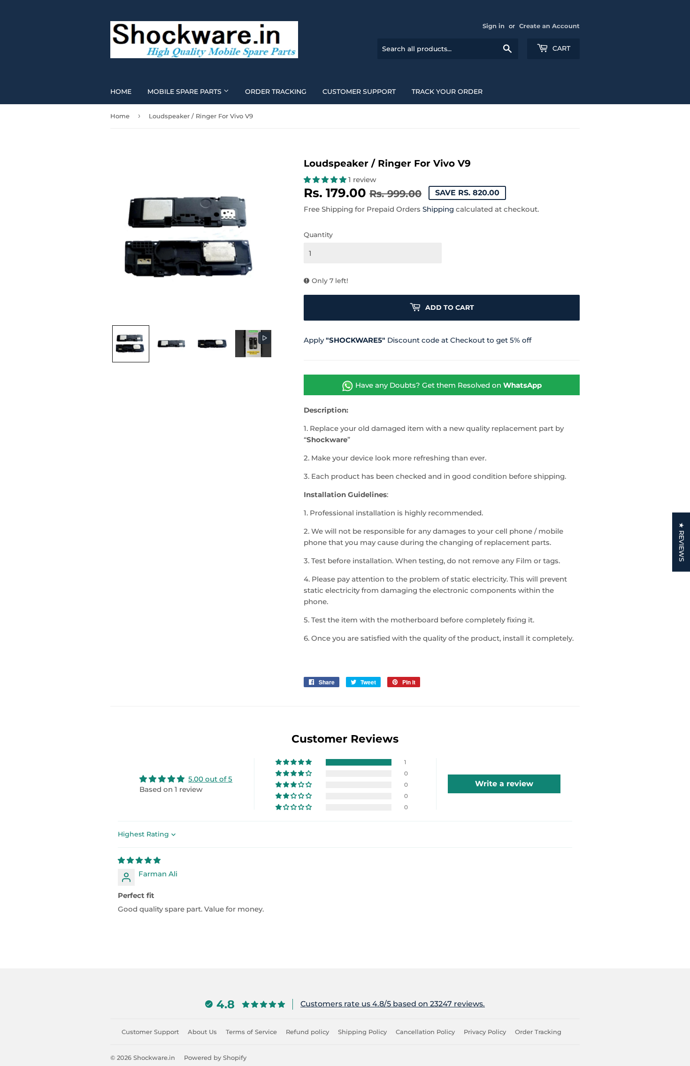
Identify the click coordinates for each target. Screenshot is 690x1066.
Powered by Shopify (215, 1057)
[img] (139, 860)
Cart (560, 48)
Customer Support (359, 91)
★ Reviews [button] (681, 541)
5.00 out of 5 (210, 779)
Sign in (494, 26)
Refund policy (307, 1031)
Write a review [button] (504, 783)
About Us (202, 1031)
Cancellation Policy (425, 1031)
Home (120, 91)
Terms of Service (251, 1031)
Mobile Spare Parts (185, 91)
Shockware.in (154, 1057)
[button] (130, 343)
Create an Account (549, 26)
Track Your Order (447, 91)
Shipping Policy (362, 1031)
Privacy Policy (485, 1031)
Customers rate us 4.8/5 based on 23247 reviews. (392, 1003)
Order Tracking (276, 91)
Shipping (438, 209)
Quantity (318, 234)
